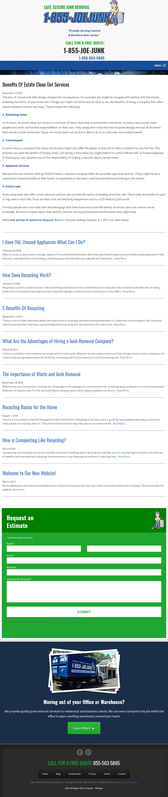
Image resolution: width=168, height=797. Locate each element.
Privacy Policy (51, 622)
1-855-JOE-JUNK (84, 50)
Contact (122, 773)
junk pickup (17, 220)
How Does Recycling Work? (26, 275)
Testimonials (75, 773)
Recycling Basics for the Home (29, 407)
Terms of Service (68, 622)
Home (45, 773)
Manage (99, 788)
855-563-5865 (106, 763)
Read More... (121, 258)
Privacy (92, 773)
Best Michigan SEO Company (79, 788)
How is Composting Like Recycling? (34, 440)
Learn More (81, 728)
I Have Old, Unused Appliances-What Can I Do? (43, 242)
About (107, 773)
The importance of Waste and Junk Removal (41, 374)
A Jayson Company (128, 782)
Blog (58, 773)
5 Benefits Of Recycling (23, 308)
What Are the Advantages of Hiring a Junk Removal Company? (58, 341)
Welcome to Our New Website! (29, 473)
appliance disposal (41, 220)
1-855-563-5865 (92, 58)
